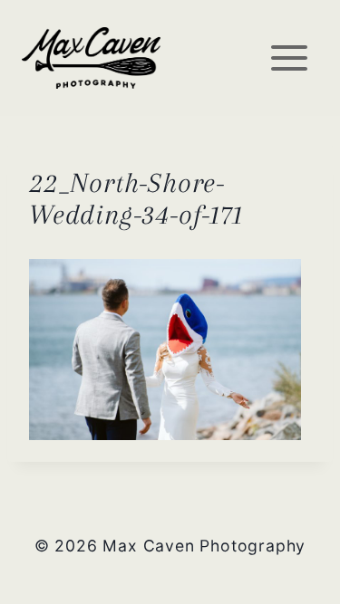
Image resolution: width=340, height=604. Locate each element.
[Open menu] (288, 57)
